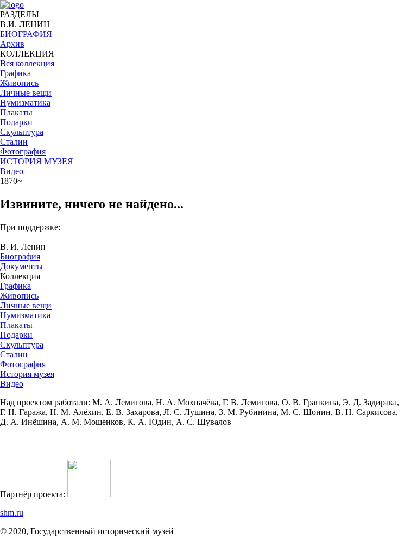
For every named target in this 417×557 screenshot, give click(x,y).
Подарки (16, 334)
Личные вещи (26, 305)
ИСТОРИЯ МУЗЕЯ (36, 161)
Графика (15, 285)
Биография (20, 256)
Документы (21, 266)
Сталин (14, 354)
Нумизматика (25, 315)
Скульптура (21, 344)
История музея (27, 374)
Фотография (23, 364)
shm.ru (11, 512)
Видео (11, 171)
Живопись (19, 295)
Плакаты (16, 325)
